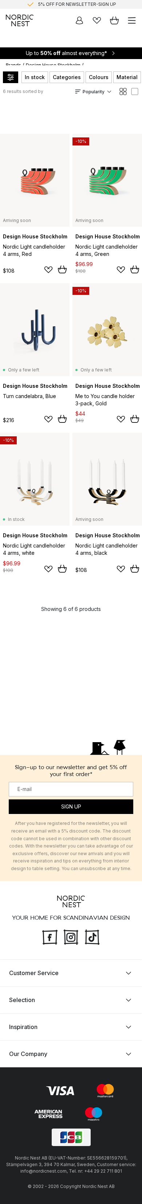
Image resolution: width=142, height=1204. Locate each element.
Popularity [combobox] (93, 91)
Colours (99, 77)
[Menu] (132, 20)
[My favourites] (97, 20)
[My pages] (79, 20)
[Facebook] (49, 936)
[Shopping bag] (114, 20)
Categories (67, 77)
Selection (22, 999)
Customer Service (34, 972)
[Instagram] (71, 936)
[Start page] (19, 20)
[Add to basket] (62, 269)
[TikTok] (92, 936)
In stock (35, 77)
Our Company (28, 1053)
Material (127, 77)
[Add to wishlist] (48, 269)
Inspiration (23, 1026)
